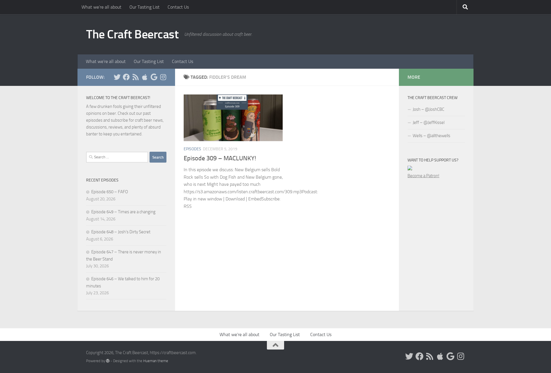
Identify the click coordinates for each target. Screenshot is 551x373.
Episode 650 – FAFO (109, 191)
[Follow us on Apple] (144, 77)
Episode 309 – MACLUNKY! (220, 158)
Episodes (192, 149)
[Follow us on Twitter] (117, 77)
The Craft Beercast (132, 34)
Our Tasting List (144, 7)
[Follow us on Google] (153, 77)
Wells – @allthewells (431, 135)
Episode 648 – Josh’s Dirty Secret (120, 231)
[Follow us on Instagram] (163, 77)
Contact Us (178, 7)
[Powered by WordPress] (108, 361)
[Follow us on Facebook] (126, 77)
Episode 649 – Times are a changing (123, 211)
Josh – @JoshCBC (428, 109)
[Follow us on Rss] (135, 77)
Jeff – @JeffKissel (429, 122)
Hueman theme (155, 361)
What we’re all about (101, 7)
